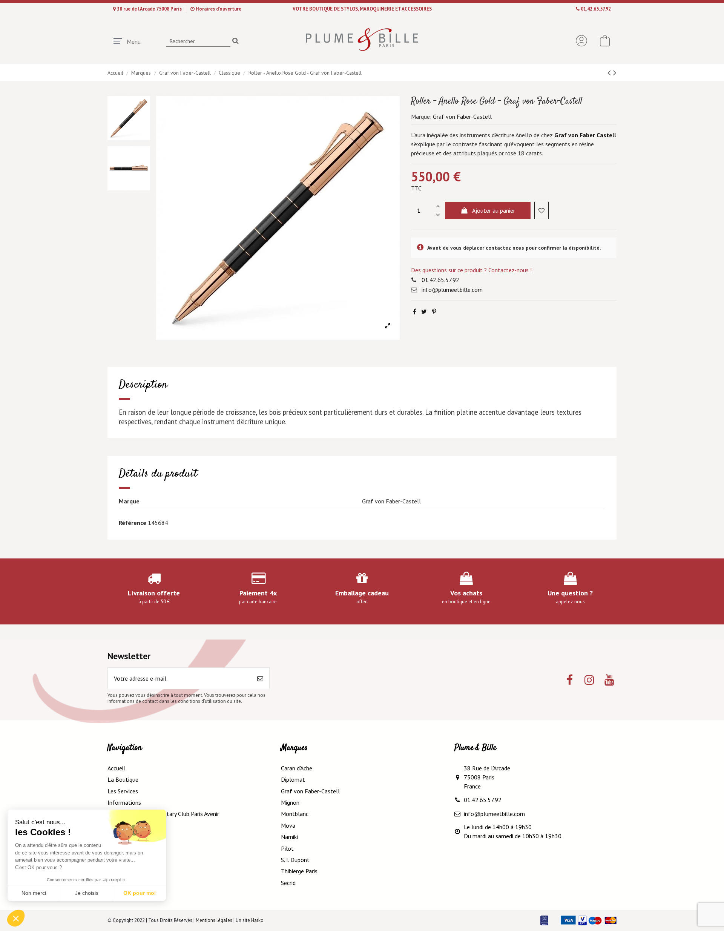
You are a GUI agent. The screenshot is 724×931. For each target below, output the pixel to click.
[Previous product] (610, 72)
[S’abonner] (260, 678)
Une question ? (570, 593)
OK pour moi (139, 893)
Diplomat (293, 779)
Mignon (290, 802)
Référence (132, 522)
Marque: (421, 116)
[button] (16, 918)
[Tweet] (424, 311)
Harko (257, 920)
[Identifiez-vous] (581, 40)
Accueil (116, 768)
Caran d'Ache (296, 768)
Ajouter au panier (493, 210)
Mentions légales (214, 920)
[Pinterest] (434, 311)
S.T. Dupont (295, 860)
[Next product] (615, 72)
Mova (288, 825)
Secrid (288, 883)
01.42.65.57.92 (596, 9)
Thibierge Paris (299, 871)
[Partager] (414, 311)
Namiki (289, 837)
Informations (124, 802)
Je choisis (86, 893)
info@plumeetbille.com (452, 289)
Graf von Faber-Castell (462, 116)
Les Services (122, 791)
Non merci (33, 893)
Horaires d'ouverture (218, 9)
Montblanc (294, 814)
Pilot (287, 848)
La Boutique (122, 779)
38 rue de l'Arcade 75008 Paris (150, 9)
